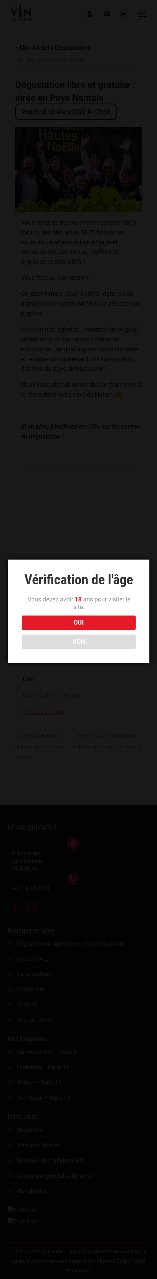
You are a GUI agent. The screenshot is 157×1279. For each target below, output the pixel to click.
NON (78, 641)
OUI (79, 622)
